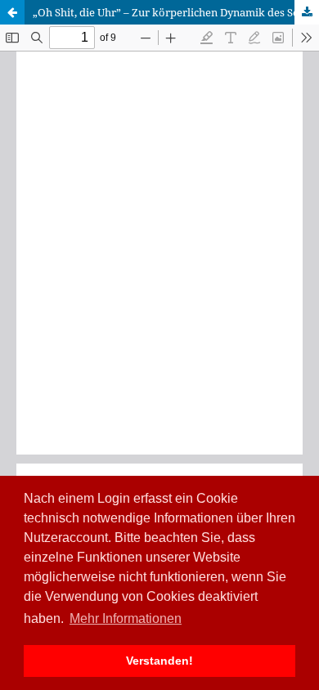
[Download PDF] (306, 12)
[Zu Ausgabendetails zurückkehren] (12, 12)
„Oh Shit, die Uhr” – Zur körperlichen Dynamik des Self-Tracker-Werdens (176, 12)
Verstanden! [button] (159, 660)
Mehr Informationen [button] (126, 618)
